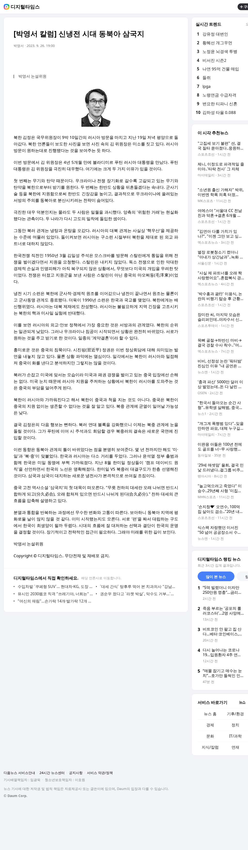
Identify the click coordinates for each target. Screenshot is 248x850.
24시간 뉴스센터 (52, 772)
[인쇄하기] (173, 59)
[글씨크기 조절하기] (164, 59)
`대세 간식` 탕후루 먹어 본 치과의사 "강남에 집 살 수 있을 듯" (138, 586)
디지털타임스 (25, 6)
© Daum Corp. (15, 796)
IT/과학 (235, 736)
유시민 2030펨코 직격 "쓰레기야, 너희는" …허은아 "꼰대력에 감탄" (55, 593)
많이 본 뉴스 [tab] (216, 576)
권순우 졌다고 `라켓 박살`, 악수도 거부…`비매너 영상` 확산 (138, 593)
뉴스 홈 (210, 713)
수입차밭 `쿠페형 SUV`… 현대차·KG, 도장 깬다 (55, 586)
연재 (235, 747)
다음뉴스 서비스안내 (19, 772)
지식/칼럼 (210, 747)
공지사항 (76, 772)
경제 (210, 725)
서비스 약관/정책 (100, 772)
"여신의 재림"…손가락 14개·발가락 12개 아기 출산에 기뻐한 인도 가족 (55, 601)
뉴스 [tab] (242, 702)
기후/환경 (235, 713)
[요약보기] (135, 59)
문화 (210, 736)
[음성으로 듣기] (144, 59)
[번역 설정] (154, 59)
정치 (235, 725)
